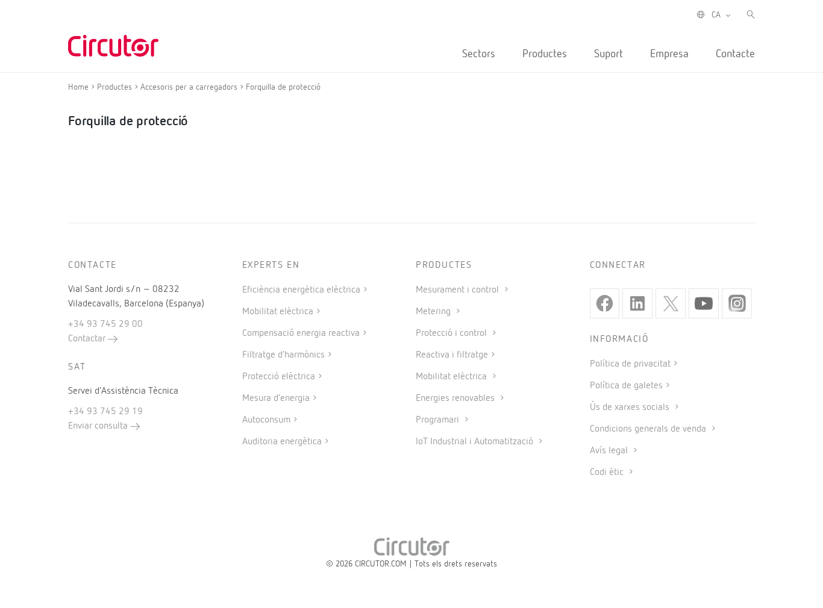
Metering (434, 312)
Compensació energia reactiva (301, 333)
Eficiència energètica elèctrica (301, 290)
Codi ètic (608, 472)
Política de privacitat (630, 364)
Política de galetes (626, 386)
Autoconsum (266, 420)
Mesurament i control (458, 290)
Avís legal (610, 451)
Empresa (669, 54)
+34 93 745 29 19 (105, 412)
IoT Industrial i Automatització (476, 442)
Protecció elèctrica (278, 377)
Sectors (478, 54)
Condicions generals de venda (649, 429)
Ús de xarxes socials (631, 407)
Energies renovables (456, 398)
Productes (544, 54)
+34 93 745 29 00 (105, 324)
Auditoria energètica (282, 442)
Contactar (88, 339)
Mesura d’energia (276, 398)
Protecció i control (452, 333)
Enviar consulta (99, 426)
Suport (608, 54)
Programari (439, 420)
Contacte (735, 54)
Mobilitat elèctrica (277, 312)
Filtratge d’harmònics (283, 355)
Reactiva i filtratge (452, 355)
